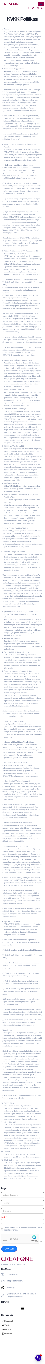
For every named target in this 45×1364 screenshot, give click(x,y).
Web (3, 1217)
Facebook (8, 1321)
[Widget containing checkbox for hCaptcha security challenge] (22, 1239)
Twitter (7, 1325)
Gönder (9, 1249)
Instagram (8, 1333)
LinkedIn (7, 1329)
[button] (22, 1308)
